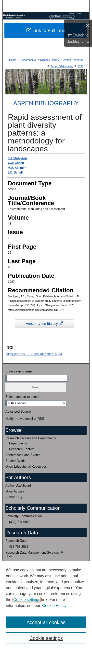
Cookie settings (26, 599)
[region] (46, 605)
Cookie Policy (54, 605)
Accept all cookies (46, 622)
